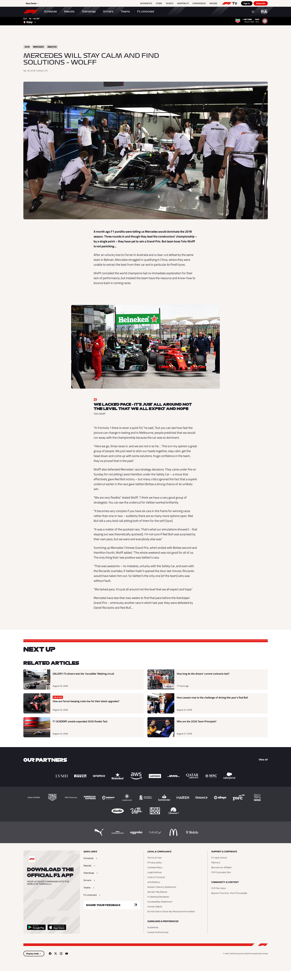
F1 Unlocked (145, 11)
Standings (89, 11)
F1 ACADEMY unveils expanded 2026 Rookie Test (80, 721)
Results (69, 11)
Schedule (50, 11)
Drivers (108, 11)
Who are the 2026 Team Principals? (196, 721)
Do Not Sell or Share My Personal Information (171, 912)
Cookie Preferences (157, 932)
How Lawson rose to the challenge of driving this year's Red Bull (212, 698)
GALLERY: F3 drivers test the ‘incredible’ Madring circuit (83, 674)
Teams (125, 11)
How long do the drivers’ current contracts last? (203, 674)
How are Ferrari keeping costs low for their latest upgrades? (86, 701)
